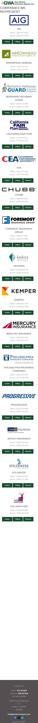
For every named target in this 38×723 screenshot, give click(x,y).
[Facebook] (15, 717)
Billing (17, 41)
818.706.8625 (22, 690)
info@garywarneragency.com (19, 714)
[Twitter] (18, 717)
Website (28, 41)
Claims (7, 41)
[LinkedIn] (22, 717)
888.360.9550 (23, 693)
